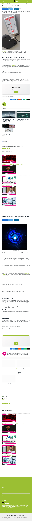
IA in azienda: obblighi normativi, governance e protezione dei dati (10, 455)
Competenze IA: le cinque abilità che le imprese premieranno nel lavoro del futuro (9, 385)
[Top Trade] (16, 1)
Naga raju (16, 250)
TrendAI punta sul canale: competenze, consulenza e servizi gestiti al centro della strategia (13, 164)
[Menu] (3, 1)
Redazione (23, 515)
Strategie (3, 483)
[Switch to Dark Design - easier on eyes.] (27, 1)
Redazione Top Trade (6, 7)
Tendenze (3, 487)
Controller (4, 96)
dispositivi (13, 65)
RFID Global (4, 51)
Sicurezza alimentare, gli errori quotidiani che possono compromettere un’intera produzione (23, 370)
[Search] (28, 1)
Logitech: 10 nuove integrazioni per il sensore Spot (23, 120)
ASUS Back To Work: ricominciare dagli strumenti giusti (9, 134)
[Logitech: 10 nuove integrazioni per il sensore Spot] (23, 114)
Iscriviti (16, 343)
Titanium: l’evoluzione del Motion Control (7, 185)
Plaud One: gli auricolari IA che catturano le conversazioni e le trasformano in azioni (8, 120)
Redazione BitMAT (9, 352)
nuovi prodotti (7, 96)
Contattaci (3, 492)
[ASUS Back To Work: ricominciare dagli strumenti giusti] (8, 128)
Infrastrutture (3, 484)
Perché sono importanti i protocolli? (6, 434)
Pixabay (18, 250)
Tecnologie (3, 481)
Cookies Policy (4, 494)
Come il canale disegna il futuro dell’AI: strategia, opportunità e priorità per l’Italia (8, 370)
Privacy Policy (3, 495)
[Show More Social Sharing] (20, 9)
